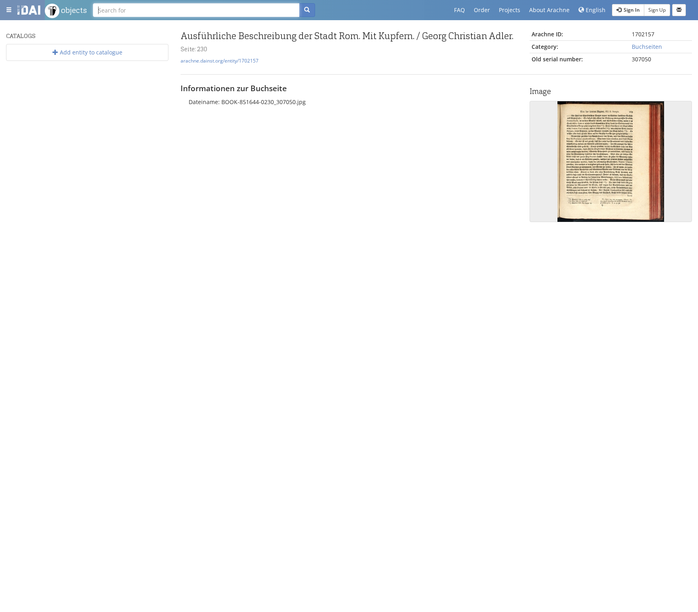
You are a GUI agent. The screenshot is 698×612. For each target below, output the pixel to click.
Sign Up (657, 9)
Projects (509, 10)
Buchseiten (647, 46)
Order (482, 10)
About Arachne (549, 10)
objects (73, 10)
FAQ (459, 10)
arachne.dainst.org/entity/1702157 (220, 60)
